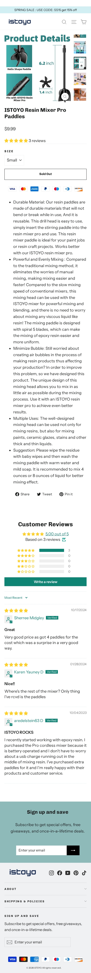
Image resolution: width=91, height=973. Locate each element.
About (10, 889)
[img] (16, 610)
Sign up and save (21, 916)
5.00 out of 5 (57, 534)
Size (9, 151)
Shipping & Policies (24, 901)
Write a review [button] (45, 582)
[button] (16, 140)
